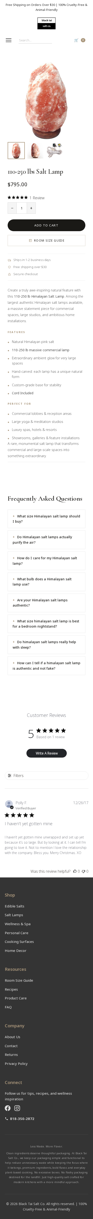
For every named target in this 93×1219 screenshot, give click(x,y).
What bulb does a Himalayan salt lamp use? (42, 581)
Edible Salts (14, 906)
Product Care (16, 998)
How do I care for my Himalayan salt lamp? (45, 560)
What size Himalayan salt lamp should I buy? (46, 519)
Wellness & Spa (18, 923)
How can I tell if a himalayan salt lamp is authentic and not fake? (46, 665)
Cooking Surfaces (19, 941)
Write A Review (47, 753)
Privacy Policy (16, 1063)
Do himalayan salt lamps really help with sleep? (44, 644)
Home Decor (15, 950)
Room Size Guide (49, 241)
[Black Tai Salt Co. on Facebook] (7, 1108)
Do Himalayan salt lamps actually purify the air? (42, 539)
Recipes (11, 989)
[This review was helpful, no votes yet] (75, 871)
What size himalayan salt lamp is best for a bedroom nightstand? (46, 624)
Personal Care (16, 932)
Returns (11, 1054)
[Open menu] (8, 40)
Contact (11, 1045)
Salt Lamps (14, 914)
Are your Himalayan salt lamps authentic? (40, 602)
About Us (12, 1036)
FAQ (8, 1007)
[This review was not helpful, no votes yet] (83, 871)
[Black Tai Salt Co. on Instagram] (17, 1108)
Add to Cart (46, 225)
